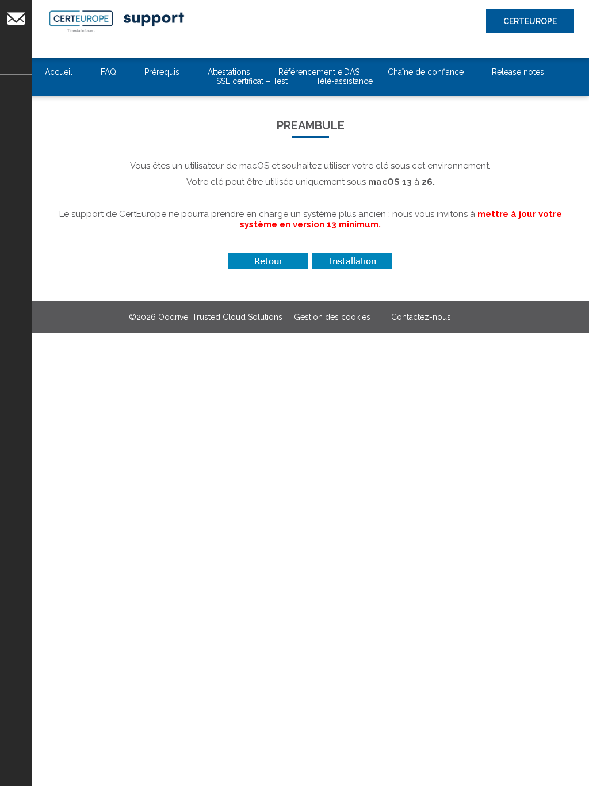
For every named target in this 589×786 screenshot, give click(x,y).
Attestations (229, 72)
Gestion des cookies (332, 317)
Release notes (518, 72)
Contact (11, 3)
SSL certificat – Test (252, 81)
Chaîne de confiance (426, 72)
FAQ (108, 72)
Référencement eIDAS (318, 72)
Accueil (58, 72)
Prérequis (161, 72)
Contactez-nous (16, 43)
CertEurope (530, 21)
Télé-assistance (344, 81)
